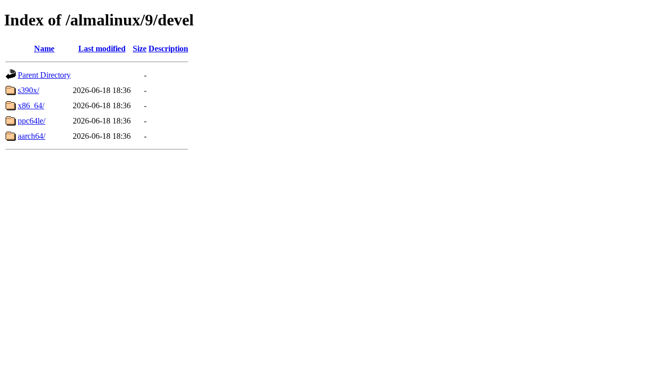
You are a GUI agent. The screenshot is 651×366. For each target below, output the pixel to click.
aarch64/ (31, 136)
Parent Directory (44, 75)
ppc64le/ (31, 120)
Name (44, 48)
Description (168, 48)
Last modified (102, 48)
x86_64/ (31, 105)
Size (139, 48)
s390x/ (28, 90)
